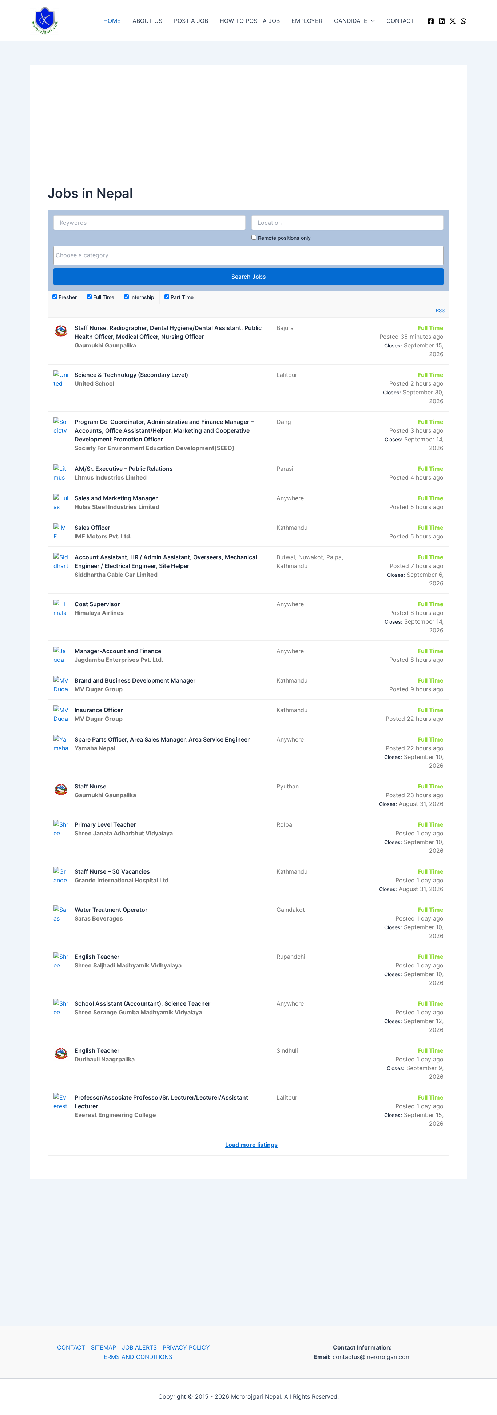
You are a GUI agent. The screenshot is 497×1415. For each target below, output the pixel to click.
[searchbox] (248, 255)
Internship (141, 297)
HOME (112, 20)
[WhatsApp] (463, 21)
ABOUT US (147, 20)
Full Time (103, 297)
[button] (371, 20)
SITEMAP (103, 1347)
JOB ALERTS (139, 1347)
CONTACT (400, 20)
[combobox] (248, 255)
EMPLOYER (306, 20)
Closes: (393, 345)
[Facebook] (431, 21)
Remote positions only (284, 238)
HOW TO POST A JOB (250, 20)
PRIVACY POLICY (186, 1347)
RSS (440, 310)
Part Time (181, 297)
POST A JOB (191, 20)
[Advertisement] (248, 133)
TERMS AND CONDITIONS (136, 1356)
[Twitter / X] (452, 21)
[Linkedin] (441, 21)
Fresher (67, 297)
